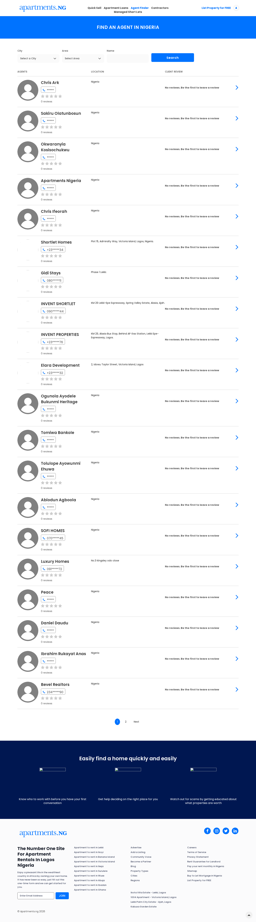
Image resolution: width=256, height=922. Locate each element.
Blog (133, 866)
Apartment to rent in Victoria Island (94, 861)
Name (110, 51)
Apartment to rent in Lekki (88, 847)
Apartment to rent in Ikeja (88, 866)
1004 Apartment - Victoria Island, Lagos (153, 897)
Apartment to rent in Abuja (89, 880)
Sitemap (192, 871)
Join (62, 895)
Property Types (139, 871)
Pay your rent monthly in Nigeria (205, 866)
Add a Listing (138, 852)
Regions (135, 880)
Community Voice (141, 857)
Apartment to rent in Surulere (90, 871)
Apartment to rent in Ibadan (90, 885)
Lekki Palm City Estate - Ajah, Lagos (151, 902)
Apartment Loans (116, 8)
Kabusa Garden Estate (144, 906)
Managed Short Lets (128, 12)
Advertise (136, 847)
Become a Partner (141, 861)
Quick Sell (94, 8)
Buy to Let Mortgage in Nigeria (204, 875)
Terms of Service (196, 852)
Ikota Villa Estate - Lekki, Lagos (148, 892)
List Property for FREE (216, 8)
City (19, 51)
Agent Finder (140, 8)
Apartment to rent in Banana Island (94, 857)
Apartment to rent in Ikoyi (88, 852)
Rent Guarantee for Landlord (203, 861)
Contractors (160, 8)
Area (65, 51)
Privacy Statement (198, 857)
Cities (134, 875)
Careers (191, 847)
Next (136, 721)
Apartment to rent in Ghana (90, 889)
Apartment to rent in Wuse (89, 875)
